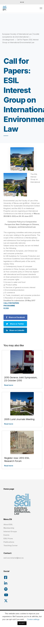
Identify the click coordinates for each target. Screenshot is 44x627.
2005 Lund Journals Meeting (19, 419)
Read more (8, 385)
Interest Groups (10, 531)
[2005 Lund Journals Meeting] (22, 403)
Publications (9, 542)
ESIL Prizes (8, 538)
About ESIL (8, 524)
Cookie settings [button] (33, 619)
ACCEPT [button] (22, 623)
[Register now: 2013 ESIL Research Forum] (22, 442)
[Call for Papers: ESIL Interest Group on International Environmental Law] (22, 159)
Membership (9, 528)
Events (6, 535)
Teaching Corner (11, 545)
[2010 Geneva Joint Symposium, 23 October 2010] (22, 362)
